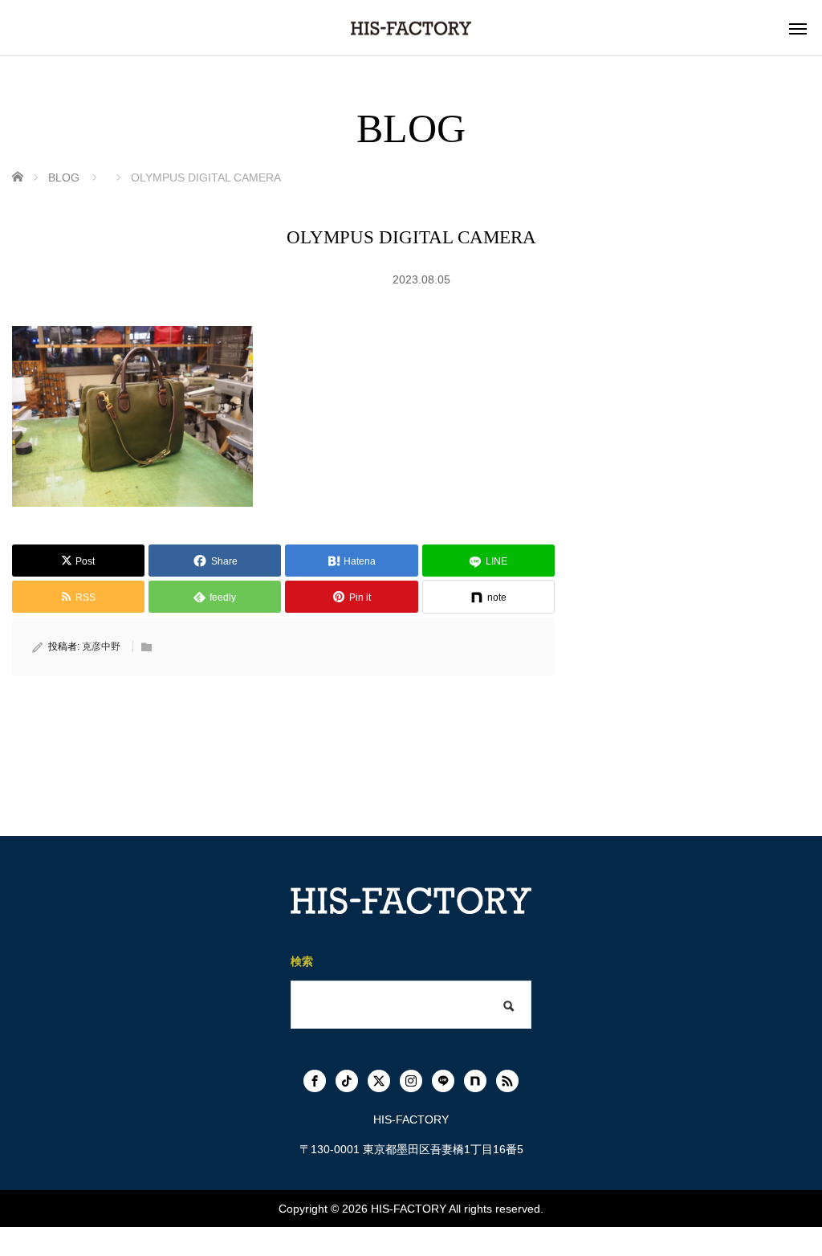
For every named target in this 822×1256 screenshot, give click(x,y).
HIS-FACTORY (408, 1208)
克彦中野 (101, 646)
